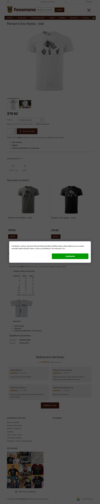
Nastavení (41, 256)
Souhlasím (70, 256)
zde (63, 248)
